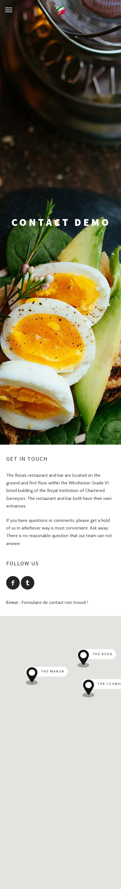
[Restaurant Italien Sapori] (60, 10)
